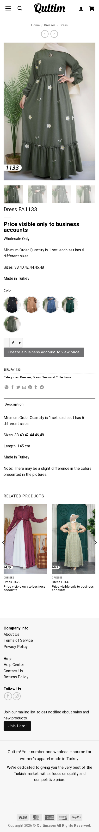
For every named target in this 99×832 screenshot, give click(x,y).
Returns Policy (16, 677)
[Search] (20, 8)
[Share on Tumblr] (36, 387)
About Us (11, 634)
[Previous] (11, 111)
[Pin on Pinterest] (30, 387)
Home (35, 25)
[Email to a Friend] (24, 387)
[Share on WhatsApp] (6, 387)
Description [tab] (14, 404)
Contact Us (13, 671)
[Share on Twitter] (18, 387)
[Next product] (45, 34)
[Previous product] (54, 34)
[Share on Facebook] (12, 387)
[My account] (81, 8)
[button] (8, 8)
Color (8, 290)
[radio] (12, 304)
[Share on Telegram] (42, 387)
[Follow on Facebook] (8, 696)
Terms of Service (18, 640)
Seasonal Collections (56, 377)
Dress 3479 (12, 582)
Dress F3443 (61, 582)
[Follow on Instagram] (17, 696)
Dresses (50, 25)
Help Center (14, 664)
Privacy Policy (16, 646)
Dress (64, 25)
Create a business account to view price (44, 352)
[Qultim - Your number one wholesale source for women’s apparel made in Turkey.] (50, 8)
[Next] (87, 111)
